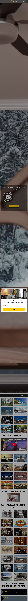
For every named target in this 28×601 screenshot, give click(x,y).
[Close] (25, 290)
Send (14, 309)
